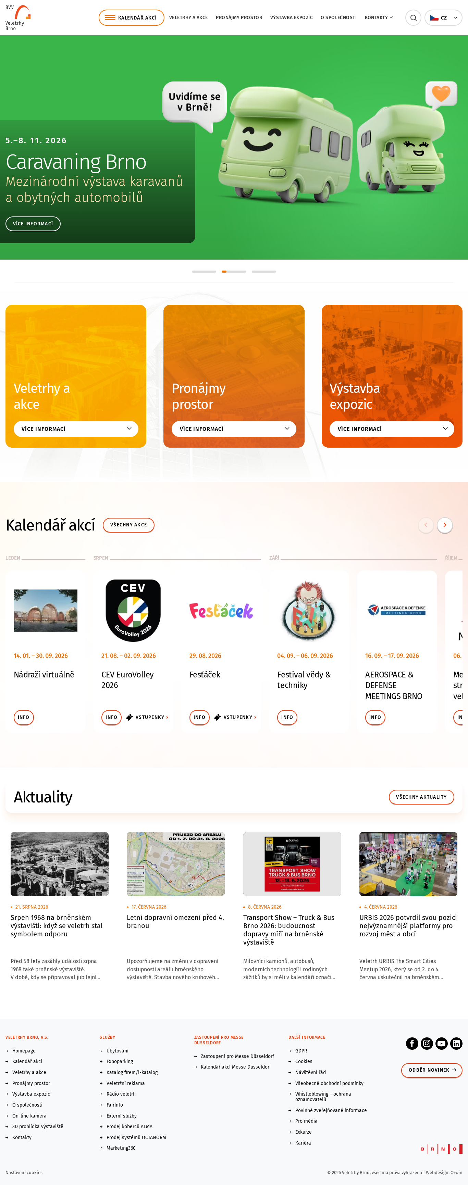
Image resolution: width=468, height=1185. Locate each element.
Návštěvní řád (310, 1072)
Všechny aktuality (421, 797)
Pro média (306, 1121)
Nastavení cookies (23, 1172)
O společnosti (339, 18)
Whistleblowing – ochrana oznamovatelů (323, 1097)
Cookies (303, 1061)
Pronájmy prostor (239, 18)
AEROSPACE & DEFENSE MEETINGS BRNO (393, 685)
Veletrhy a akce (188, 18)
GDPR (301, 1051)
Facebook (412, 1043)
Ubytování (117, 1051)
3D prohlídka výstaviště (37, 1127)
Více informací (33, 224)
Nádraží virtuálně (44, 674)
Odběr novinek (429, 1070)
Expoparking (120, 1061)
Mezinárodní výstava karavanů (94, 181)
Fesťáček (204, 674)
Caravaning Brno (75, 161)
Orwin (457, 1172)
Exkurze (303, 1132)
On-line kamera (29, 1116)
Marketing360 (121, 1148)
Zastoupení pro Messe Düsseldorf (237, 1056)
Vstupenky (150, 717)
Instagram (427, 1043)
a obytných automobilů (74, 197)
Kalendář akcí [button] (137, 18)
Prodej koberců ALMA (129, 1127)
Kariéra (303, 1143)
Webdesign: (438, 1172)
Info (24, 717)
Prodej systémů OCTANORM (136, 1137)
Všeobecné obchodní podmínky (329, 1083)
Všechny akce (128, 525)
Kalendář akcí (27, 1061)
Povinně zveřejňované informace (331, 1110)
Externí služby (122, 1116)
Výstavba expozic (291, 18)
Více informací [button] (43, 429)
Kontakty (22, 1137)
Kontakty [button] (376, 18)
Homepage (24, 1051)
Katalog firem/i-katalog (132, 1072)
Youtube (441, 1043)
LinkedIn (456, 1043)
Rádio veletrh (121, 1094)
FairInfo (115, 1105)
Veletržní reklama (126, 1083)
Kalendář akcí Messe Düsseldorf (236, 1067)
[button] (413, 18)
